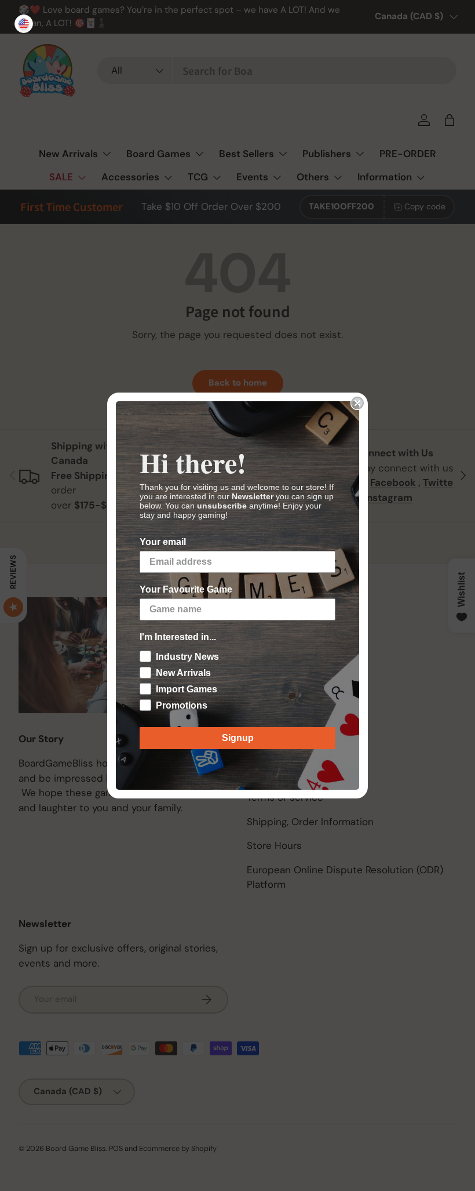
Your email (163, 542)
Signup (238, 738)
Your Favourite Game (186, 589)
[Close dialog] (357, 403)
